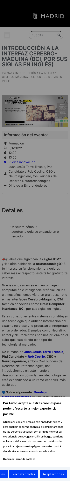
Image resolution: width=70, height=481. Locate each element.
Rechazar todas (23, 474)
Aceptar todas (53, 474)
